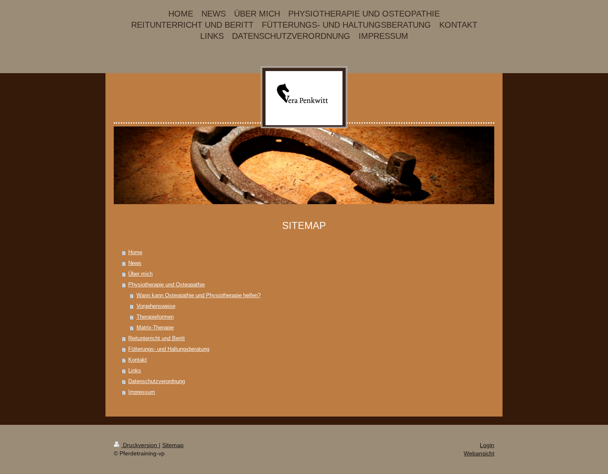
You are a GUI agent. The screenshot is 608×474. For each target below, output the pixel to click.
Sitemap (173, 445)
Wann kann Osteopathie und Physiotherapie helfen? (198, 295)
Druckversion (140, 445)
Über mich (140, 274)
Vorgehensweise (155, 306)
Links (134, 370)
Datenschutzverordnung (156, 381)
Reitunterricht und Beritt (156, 338)
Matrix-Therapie (155, 327)
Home (135, 252)
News (134, 263)
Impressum (141, 392)
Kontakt (137, 360)
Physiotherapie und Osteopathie (166, 284)
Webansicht (479, 453)
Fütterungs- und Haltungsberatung (168, 349)
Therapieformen (155, 317)
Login (487, 445)
